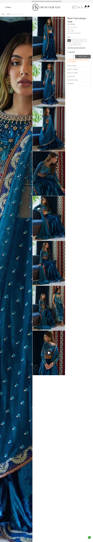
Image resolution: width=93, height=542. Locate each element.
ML (81, 40)
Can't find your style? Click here (76, 47)
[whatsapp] (89, 537)
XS (69, 40)
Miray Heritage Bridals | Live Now (46, 1)
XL (69, 44)
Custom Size (76, 44)
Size (68, 37)
